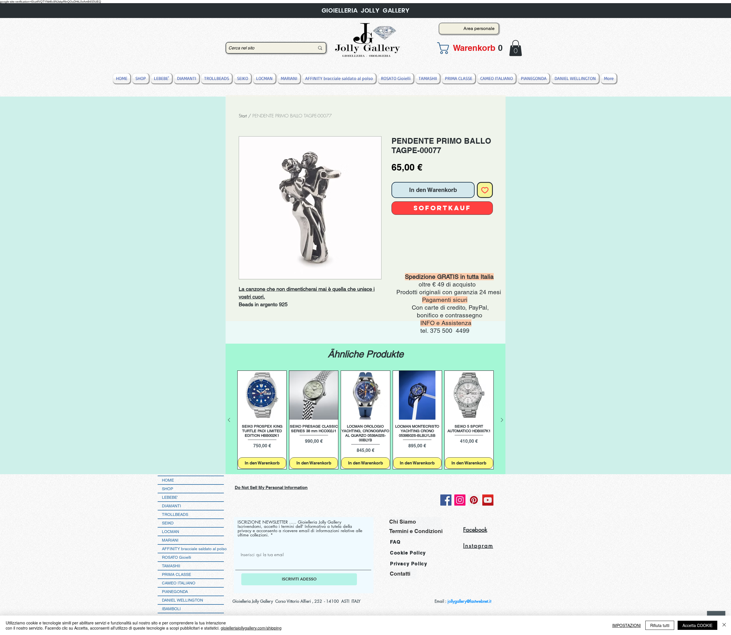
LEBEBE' (170, 497)
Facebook (475, 529)
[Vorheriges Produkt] (229, 419)
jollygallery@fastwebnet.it (469, 601)
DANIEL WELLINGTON (182, 600)
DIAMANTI (171, 506)
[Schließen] (724, 625)
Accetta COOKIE (697, 625)
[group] (365, 420)
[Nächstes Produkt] (502, 419)
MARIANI (170, 540)
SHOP (167, 488)
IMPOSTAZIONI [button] (626, 625)
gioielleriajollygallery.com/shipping (251, 628)
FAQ (395, 542)
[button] (467, 48)
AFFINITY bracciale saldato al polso (193, 548)
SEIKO (168, 523)
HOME (168, 480)
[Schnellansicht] (262, 395)
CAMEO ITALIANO (178, 583)
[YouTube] (487, 500)
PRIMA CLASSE (176, 574)
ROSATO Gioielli (176, 557)
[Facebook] (445, 500)
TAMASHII (171, 566)
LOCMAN (170, 531)
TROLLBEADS (175, 514)
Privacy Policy (408, 563)
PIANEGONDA (175, 591)
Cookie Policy (408, 553)
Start (243, 116)
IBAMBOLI (171, 608)
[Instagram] (459, 500)
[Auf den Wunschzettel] (485, 190)
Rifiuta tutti (659, 625)
